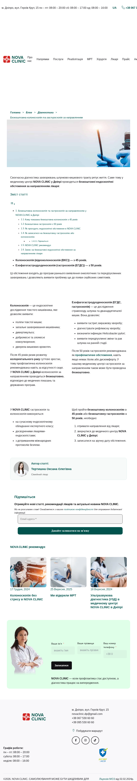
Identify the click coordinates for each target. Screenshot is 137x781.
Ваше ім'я (56, 643)
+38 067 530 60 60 (83, 718)
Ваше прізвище (85, 643)
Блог (29, 112)
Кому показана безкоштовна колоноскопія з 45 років (51, 219)
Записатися (61, 665)
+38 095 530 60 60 (83, 722)
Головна (15, 112)
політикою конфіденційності (78, 509)
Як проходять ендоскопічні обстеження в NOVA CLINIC (53, 228)
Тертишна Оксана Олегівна (51, 469)
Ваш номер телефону (109, 645)
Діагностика (45, 112)
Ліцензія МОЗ (107, 778)
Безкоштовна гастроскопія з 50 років (43, 224)
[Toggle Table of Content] (12, 204)
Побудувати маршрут (89, 730)
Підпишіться (43, 241)
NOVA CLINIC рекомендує (38, 245)
